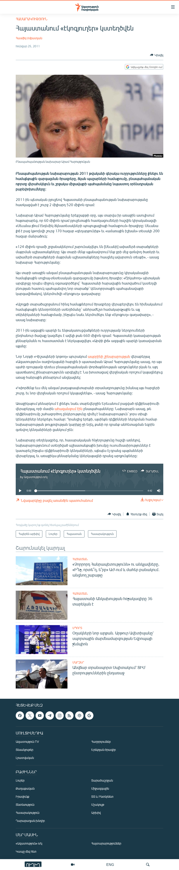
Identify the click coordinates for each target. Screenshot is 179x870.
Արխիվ (96, 812)
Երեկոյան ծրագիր (103, 749)
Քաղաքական (25, 788)
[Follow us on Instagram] (59, 715)
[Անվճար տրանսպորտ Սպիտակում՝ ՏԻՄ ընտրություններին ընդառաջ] (41, 674)
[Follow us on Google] (89, 715)
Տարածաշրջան (102, 780)
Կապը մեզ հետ (26, 851)
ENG (110, 864)
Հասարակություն (31, 19)
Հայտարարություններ (106, 843)
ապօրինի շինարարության (109, 356)
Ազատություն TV (27, 741)
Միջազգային (100, 788)
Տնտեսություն (25, 804)
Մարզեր (78, 662)
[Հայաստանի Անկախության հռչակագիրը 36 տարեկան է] (41, 605)
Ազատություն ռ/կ (35, 477)
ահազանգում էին (69, 409)
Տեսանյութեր (24, 749)
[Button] (156, 55)
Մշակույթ (97, 804)
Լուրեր (20, 780)
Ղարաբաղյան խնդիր (30, 821)
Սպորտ (77, 628)
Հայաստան (80, 559)
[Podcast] (79, 715)
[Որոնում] (147, 864)
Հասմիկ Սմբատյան (29, 38)
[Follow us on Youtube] (40, 715)
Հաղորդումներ (101, 741)
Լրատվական (25, 758)
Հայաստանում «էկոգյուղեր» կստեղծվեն (60, 470)
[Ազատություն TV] (72, 864)
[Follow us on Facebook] (20, 715)
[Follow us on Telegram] (49, 715)
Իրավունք (22, 796)
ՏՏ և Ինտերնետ (102, 796)
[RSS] (69, 715)
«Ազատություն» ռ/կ (29, 843)
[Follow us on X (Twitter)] (30, 715)
